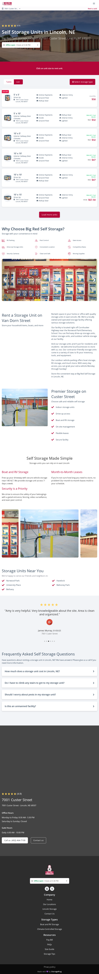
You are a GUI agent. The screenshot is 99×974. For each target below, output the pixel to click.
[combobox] (21, 45)
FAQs (49, 944)
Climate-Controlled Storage (49, 929)
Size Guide (49, 949)
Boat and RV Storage (49, 924)
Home (49, 899)
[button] (45, 298)
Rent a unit (92, 8)
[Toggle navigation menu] (95, 3)
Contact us (38, 840)
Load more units (49, 214)
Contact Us (50, 913)
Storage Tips (49, 954)
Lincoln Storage (49, 909)
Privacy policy (49, 967)
